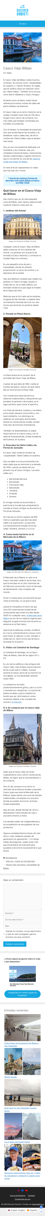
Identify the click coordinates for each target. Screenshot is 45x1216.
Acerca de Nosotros (17, 1196)
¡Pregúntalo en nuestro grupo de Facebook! (22, 994)
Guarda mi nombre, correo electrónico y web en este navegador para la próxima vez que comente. (23, 934)
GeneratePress (38, 1204)
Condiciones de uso (22, 1199)
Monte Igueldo (10, 1077)
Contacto (31, 1196)
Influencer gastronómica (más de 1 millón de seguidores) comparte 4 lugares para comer (22, 1176)
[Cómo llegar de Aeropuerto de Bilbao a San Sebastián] (22, 1028)
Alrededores (11, 858)
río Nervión (16, 702)
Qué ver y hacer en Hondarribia (20, 861)
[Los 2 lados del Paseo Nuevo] (22, 1127)
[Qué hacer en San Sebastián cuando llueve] (22, 1093)
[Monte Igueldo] (22, 1062)
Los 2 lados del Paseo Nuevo (17, 1142)
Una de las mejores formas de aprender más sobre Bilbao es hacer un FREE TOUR (23, 180)
